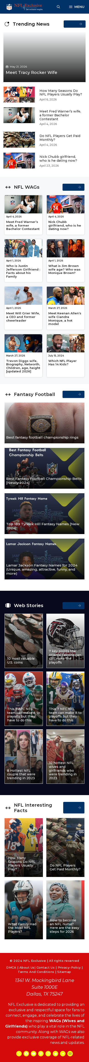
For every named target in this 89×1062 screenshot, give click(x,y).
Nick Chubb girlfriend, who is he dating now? (58, 159)
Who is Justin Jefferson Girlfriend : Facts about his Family (23, 271)
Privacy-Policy (69, 967)
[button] (58, 7)
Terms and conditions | (37, 972)
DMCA (11, 967)
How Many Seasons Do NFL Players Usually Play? (60, 93)
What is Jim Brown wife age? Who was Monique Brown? (64, 269)
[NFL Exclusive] (25, 7)
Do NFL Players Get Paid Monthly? (59, 138)
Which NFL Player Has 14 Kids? (62, 362)
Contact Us (46, 967)
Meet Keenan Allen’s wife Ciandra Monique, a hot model (64, 318)
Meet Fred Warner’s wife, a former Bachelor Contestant (60, 115)
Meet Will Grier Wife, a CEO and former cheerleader (23, 316)
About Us (26, 967)
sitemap (64, 972)
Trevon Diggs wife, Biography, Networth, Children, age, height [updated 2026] (23, 366)
